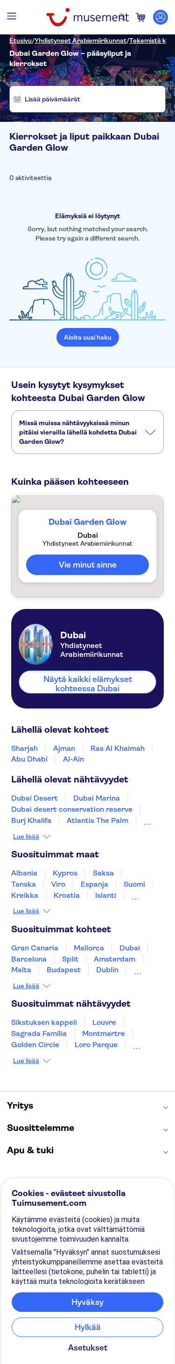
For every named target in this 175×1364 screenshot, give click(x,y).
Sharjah (24, 748)
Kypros (65, 873)
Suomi (134, 884)
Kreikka (24, 895)
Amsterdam (114, 959)
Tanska (23, 884)
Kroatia (67, 895)
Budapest (64, 969)
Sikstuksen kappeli (44, 1022)
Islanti (105, 895)
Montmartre (103, 1033)
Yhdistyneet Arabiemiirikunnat (80, 40)
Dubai (129, 947)
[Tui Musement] (87, 17)
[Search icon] (122, 17)
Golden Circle (35, 1044)
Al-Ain (73, 759)
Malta (21, 969)
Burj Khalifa (31, 820)
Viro (58, 884)
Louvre (104, 1022)
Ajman (64, 748)
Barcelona (29, 959)
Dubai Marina (96, 798)
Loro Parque (96, 1044)
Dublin (107, 969)
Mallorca (89, 947)
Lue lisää (26, 836)
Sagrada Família (39, 1033)
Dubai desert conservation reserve (72, 809)
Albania (24, 873)
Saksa (103, 873)
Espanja (94, 884)
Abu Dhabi (29, 759)
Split (70, 959)
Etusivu (20, 40)
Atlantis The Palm (97, 820)
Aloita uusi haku (88, 337)
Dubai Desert (34, 798)
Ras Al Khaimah (118, 748)
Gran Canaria (34, 947)
